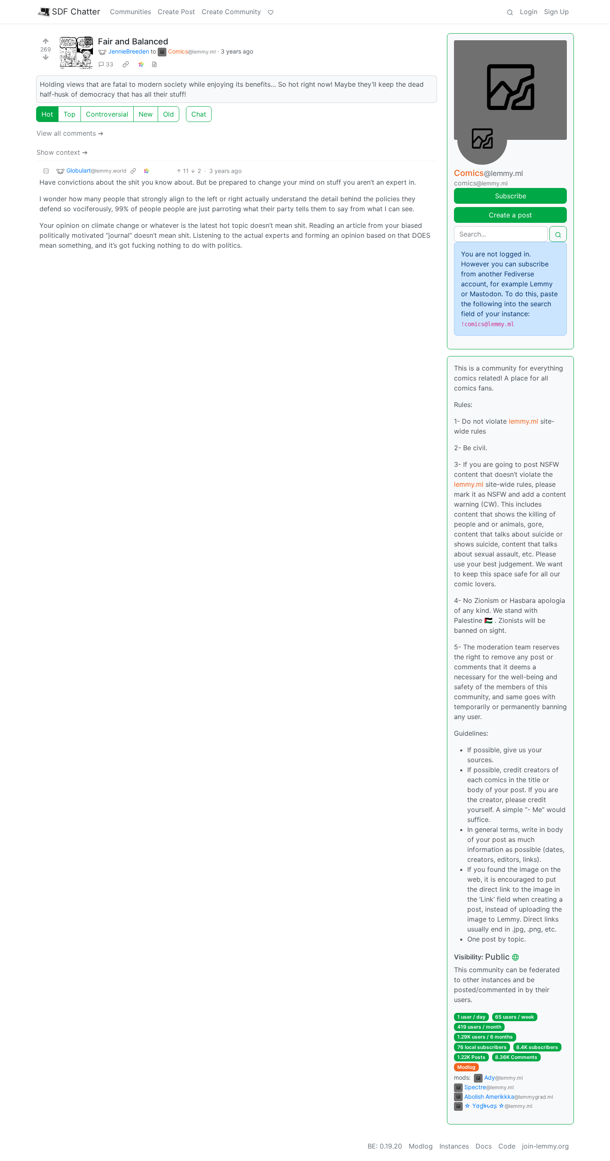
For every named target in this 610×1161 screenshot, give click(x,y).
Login (528, 11)
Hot (47, 114)
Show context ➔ (62, 152)
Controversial (107, 114)
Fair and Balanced (133, 41)
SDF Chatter (76, 12)
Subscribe (510, 196)
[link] (125, 64)
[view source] (154, 64)
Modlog (466, 1067)
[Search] (510, 11)
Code (506, 1146)
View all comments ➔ (70, 133)
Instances (454, 1146)
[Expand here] (76, 53)
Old (168, 114)
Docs (484, 1146)
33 (109, 64)
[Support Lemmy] (270, 11)
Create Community (231, 11)
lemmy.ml (523, 421)
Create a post (510, 215)
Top (69, 114)
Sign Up (556, 11)
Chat (198, 114)
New (146, 114)
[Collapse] (46, 170)
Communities (130, 11)
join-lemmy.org (545, 1146)
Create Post (176, 11)
